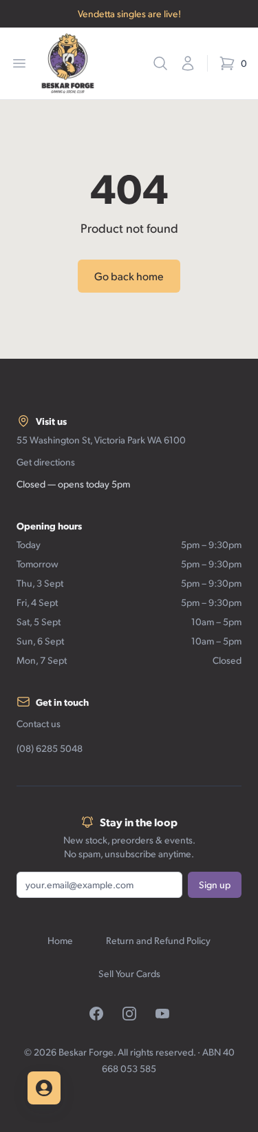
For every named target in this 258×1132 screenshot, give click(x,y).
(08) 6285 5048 (50, 748)
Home (60, 940)
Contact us (39, 723)
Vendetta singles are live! (129, 13)
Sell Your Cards (129, 973)
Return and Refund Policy (158, 940)
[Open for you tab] (44, 1087)
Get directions (46, 462)
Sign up (214, 884)
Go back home (129, 276)
